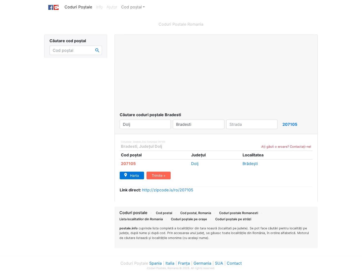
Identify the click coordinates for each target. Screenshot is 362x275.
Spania (155, 263)
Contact (234, 263)
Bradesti (129, 146)
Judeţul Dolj (150, 146)
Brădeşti (250, 163)
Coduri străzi (233, 219)
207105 (128, 163)
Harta (134, 175)
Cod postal (164, 213)
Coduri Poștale (79, 6)
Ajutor (112, 6)
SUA (219, 263)
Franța (184, 263)
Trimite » (158, 175)
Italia (169, 263)
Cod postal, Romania (195, 213)
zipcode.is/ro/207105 (167, 189)
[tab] (216, 235)
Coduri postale (133, 212)
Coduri (238, 213)
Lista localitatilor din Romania (141, 219)
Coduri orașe (189, 219)
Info (100, 6)
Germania (202, 263)
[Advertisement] (216, 74)
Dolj (194, 163)
